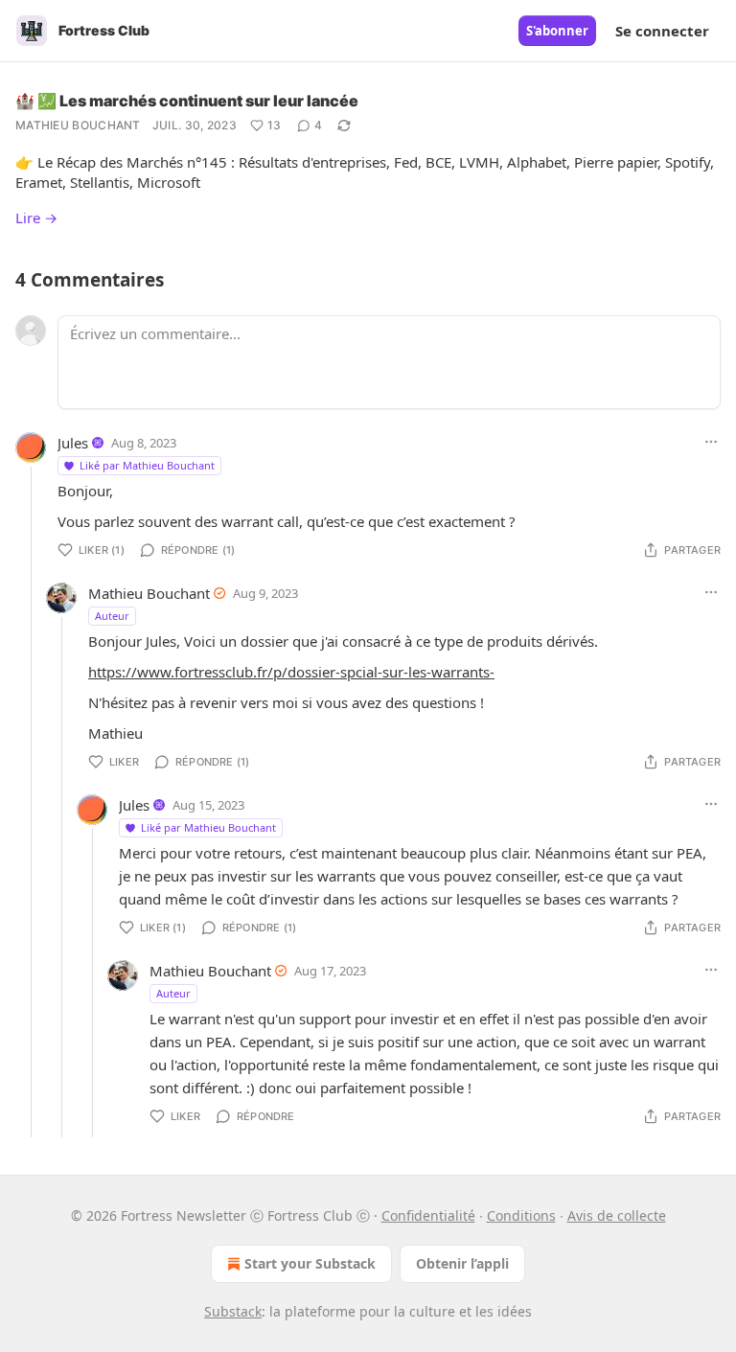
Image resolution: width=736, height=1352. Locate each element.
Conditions (521, 1215)
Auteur (112, 615)
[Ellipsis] (711, 441)
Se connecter (662, 30)
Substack (233, 1311)
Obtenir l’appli (462, 1263)
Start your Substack (310, 1263)
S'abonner (557, 30)
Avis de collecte (616, 1215)
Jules (73, 442)
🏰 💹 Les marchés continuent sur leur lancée (186, 100)
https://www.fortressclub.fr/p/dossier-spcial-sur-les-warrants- (291, 671)
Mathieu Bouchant (78, 125)
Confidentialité (428, 1215)
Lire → (36, 217)
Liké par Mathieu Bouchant (147, 465)
